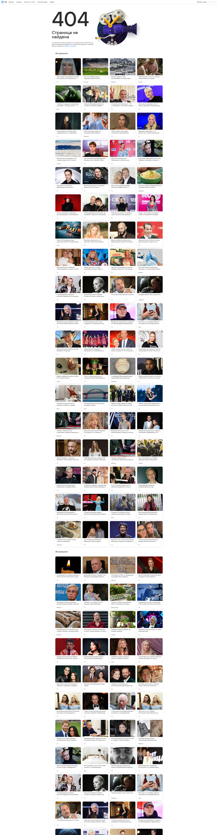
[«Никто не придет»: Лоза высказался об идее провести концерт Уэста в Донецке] (122, 615)
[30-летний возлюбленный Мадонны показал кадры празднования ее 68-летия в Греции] (95, 534)
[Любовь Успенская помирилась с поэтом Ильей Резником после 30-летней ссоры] (150, 397)
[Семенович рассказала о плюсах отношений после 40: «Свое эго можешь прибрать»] (150, 343)
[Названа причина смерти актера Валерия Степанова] (68, 343)
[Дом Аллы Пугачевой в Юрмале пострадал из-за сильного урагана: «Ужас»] (95, 425)
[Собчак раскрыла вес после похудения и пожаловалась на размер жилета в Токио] (95, 316)
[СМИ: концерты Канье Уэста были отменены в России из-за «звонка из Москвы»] (150, 370)
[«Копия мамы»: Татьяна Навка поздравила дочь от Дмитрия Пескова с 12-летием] (68, 125)
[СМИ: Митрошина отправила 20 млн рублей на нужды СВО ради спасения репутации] (95, 452)
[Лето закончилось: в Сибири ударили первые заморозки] (150, 452)
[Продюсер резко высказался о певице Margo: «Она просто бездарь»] (95, 615)
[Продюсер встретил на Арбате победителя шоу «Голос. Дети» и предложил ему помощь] (68, 814)
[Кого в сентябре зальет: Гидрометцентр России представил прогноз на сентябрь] (95, 71)
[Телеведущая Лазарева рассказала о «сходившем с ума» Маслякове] (122, 697)
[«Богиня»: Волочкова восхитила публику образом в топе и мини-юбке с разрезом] (122, 261)
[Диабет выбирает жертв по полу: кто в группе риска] (68, 370)
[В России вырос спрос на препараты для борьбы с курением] (95, 125)
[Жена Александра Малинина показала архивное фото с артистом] (122, 180)
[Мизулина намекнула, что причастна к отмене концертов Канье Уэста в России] (150, 125)
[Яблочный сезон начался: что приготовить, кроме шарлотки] (68, 697)
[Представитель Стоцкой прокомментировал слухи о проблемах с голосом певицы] (95, 261)
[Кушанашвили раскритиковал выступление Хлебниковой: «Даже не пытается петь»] (95, 814)
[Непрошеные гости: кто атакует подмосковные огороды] (150, 71)
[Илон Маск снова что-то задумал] (95, 670)
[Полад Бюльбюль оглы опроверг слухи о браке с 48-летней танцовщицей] (122, 561)
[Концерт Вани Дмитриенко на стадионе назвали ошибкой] (95, 98)
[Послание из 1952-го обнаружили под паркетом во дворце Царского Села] (122, 732)
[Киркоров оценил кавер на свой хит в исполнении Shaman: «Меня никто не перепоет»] (68, 316)
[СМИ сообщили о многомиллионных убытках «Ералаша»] (68, 588)
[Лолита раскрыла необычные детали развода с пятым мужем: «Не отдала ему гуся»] (68, 207)
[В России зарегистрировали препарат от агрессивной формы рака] (150, 261)
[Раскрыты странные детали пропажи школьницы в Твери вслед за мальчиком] (122, 506)
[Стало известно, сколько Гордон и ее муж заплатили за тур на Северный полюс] (150, 814)
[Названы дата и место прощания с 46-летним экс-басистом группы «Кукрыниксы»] (150, 760)
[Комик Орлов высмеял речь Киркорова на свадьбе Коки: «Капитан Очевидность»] (68, 479)
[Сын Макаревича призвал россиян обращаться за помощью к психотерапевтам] (68, 289)
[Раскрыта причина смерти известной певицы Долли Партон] (95, 506)
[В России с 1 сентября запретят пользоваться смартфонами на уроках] (150, 316)
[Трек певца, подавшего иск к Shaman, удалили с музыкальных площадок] (150, 98)
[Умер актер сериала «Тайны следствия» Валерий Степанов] (122, 588)
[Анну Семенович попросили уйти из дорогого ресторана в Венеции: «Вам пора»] (150, 732)
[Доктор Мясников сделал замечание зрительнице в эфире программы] (95, 561)
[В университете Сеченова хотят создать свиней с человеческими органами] (68, 787)
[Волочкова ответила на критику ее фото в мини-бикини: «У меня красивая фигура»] (95, 787)
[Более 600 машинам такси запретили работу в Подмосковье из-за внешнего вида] (68, 234)
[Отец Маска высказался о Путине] (122, 289)
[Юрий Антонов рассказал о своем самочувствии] (150, 787)
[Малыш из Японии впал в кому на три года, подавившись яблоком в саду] (122, 670)
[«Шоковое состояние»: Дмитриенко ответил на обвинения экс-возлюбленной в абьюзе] (68, 180)
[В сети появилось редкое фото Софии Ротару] (68, 643)
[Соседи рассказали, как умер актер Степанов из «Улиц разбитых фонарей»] (150, 643)
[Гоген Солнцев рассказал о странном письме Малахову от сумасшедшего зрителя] (95, 370)
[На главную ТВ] (5, 2)
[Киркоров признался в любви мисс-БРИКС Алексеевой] (68, 561)
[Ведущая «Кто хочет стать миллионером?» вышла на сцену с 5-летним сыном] (122, 425)
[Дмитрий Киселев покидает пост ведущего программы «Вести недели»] (95, 732)
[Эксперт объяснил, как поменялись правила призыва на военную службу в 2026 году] (68, 425)
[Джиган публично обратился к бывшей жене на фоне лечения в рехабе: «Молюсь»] (122, 234)
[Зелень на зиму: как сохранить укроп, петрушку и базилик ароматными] (122, 760)
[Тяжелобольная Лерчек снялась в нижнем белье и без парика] (150, 588)
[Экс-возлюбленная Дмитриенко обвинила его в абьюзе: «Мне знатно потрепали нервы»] (95, 152)
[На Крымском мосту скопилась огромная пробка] (95, 397)
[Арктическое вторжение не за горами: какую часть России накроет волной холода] (68, 152)
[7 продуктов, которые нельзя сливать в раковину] (68, 534)
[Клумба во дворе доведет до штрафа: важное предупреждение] (122, 787)
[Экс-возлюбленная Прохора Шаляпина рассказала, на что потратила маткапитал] (150, 615)
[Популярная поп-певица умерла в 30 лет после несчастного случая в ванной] (68, 732)
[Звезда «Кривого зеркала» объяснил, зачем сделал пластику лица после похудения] (68, 452)
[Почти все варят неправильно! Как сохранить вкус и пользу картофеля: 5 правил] (150, 180)
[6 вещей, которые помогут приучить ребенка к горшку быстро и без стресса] (68, 397)
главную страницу (70, 46)
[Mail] (2, 2)
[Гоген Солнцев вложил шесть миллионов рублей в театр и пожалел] (122, 479)
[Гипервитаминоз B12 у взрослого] (150, 289)
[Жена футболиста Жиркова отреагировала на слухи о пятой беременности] (68, 261)
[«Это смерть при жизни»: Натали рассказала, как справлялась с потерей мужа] (68, 71)
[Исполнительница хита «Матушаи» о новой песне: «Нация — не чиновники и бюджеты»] (122, 152)
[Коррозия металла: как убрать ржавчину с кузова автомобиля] (95, 643)
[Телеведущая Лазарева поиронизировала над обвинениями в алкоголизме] (150, 479)
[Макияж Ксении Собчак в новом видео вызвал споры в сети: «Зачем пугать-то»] (150, 234)
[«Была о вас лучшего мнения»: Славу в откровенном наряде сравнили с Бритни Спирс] (150, 207)
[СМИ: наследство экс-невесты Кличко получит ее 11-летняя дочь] (122, 343)
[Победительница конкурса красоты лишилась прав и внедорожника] (122, 814)
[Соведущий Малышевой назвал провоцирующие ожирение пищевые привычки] (122, 370)
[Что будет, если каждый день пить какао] (150, 697)
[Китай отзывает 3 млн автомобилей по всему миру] (122, 71)
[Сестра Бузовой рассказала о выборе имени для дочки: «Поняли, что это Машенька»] (150, 534)
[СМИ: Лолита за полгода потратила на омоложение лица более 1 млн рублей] (95, 588)
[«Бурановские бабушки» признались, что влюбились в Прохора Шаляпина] (95, 343)
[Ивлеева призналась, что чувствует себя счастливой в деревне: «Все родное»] (95, 234)
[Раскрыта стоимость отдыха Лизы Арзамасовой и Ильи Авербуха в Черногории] (95, 479)
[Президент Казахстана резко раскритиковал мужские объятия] (68, 760)
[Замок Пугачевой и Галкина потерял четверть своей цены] (95, 289)
